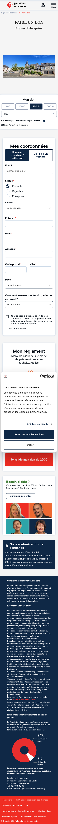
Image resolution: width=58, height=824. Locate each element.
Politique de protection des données (32, 800)
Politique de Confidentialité (24, 700)
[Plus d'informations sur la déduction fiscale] (44, 120)
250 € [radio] (36, 106)
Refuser (29, 444)
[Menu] (53, 3)
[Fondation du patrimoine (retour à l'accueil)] (16, 5)
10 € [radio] (7, 106)
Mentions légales (9, 817)
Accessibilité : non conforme (33, 817)
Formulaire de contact (21, 495)
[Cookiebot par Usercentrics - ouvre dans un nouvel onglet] (41, 376)
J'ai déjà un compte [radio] (41, 155)
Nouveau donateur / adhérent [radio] (17, 155)
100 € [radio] (22, 106)
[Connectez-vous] (43, 5)
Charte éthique (44, 811)
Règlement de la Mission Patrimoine (18, 811)
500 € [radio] (50, 106)
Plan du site (7, 800)
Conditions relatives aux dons (15, 805)
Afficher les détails (37, 424)
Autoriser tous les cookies (29, 434)
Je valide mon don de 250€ (29, 459)
